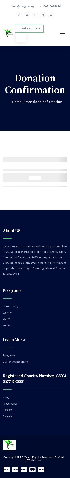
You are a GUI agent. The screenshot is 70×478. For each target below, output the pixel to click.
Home (17, 102)
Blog (6, 397)
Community (10, 306)
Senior (7, 325)
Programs (9, 355)
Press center (10, 403)
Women (7, 312)
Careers (7, 410)
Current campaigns (15, 361)
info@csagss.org (23, 6)
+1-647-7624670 (50, 6)
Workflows (34, 460)
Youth (6, 319)
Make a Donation (30, 28)
